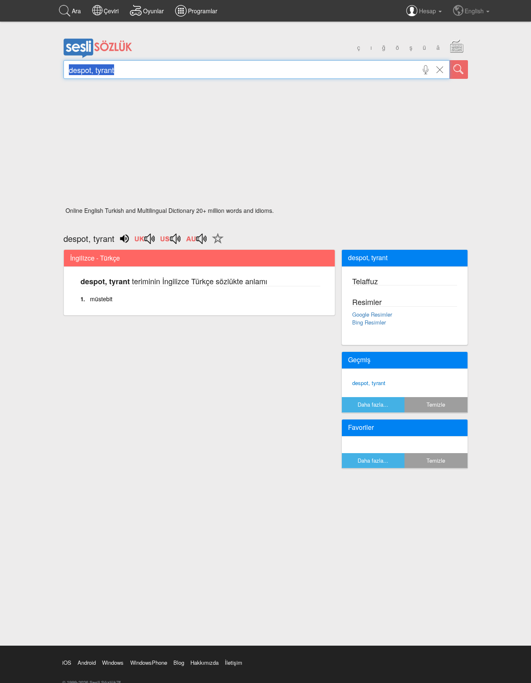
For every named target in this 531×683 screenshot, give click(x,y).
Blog (178, 662)
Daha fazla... (373, 404)
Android (87, 662)
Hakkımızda (204, 662)
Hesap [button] (428, 11)
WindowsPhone (148, 662)
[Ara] (459, 69)
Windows (113, 662)
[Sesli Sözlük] (97, 56)
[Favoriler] (215, 243)
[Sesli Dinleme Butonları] (145, 241)
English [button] (475, 11)
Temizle (435, 404)
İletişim (233, 662)
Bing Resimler (369, 322)
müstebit (101, 299)
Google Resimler (372, 314)
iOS (66, 662)
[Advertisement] (265, 145)
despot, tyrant (368, 383)
